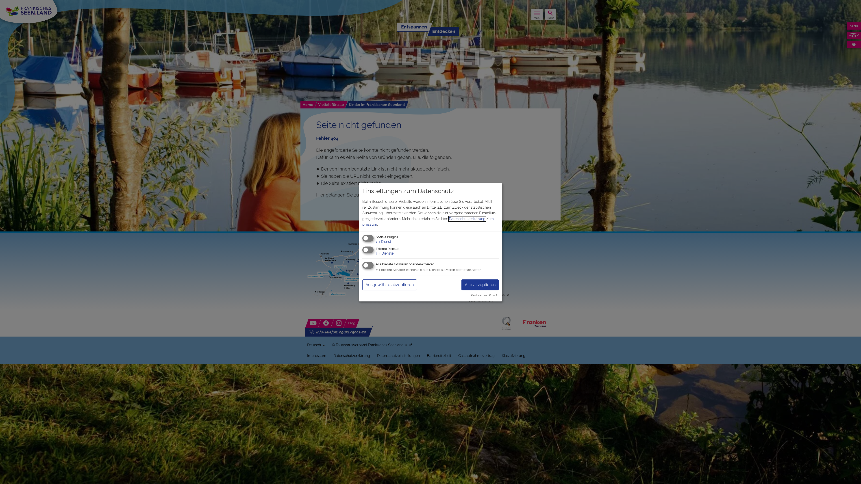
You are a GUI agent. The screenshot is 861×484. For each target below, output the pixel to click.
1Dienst (383, 242)
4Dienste (385, 253)
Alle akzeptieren (480, 284)
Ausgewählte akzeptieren (389, 284)
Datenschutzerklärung (467, 219)
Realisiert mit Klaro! (484, 295)
